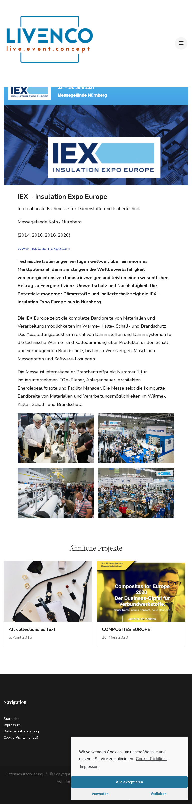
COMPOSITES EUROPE (126, 629)
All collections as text (32, 629)
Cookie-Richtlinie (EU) (21, 737)
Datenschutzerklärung (21, 731)
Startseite (12, 718)
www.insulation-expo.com (44, 248)
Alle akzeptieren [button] (129, 782)
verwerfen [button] (100, 794)
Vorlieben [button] (159, 794)
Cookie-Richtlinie (151, 759)
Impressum (90, 766)
